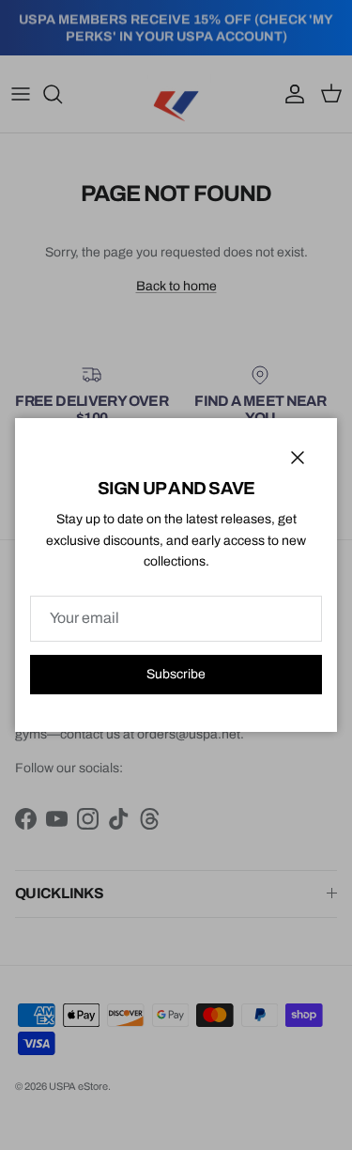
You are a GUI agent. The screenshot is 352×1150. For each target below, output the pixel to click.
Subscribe (176, 674)
